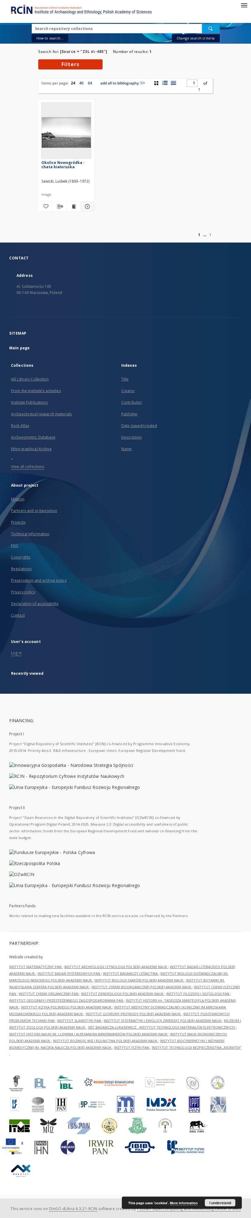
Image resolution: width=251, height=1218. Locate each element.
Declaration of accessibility (34, 603)
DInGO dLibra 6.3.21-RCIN (73, 1208)
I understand (220, 1202)
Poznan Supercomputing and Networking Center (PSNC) (189, 1208)
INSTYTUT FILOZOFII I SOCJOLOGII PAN (198, 993)
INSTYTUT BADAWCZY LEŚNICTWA (131, 973)
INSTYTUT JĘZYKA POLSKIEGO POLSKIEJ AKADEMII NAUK (66, 1007)
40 (81, 83)
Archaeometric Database (33, 437)
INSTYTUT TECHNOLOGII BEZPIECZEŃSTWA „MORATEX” (196, 1047)
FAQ (14, 545)
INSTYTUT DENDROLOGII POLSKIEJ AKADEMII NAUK (122, 993)
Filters (70, 64)
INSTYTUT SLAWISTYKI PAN (79, 1020)
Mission (17, 499)
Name (126, 448)
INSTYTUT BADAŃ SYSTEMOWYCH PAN (69, 973)
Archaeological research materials (41, 414)
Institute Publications (29, 402)
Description (131, 437)
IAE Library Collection (30, 379)
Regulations (21, 568)
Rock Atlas (20, 425)
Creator (128, 390)
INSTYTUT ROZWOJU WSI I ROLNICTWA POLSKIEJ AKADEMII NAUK (105, 1040)
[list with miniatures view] (165, 83)
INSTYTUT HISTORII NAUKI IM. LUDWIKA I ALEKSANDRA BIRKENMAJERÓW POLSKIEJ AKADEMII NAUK (88, 1034)
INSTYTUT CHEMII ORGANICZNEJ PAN (49, 993)
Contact (18, 615)
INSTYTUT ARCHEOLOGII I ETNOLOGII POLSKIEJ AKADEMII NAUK (116, 966)
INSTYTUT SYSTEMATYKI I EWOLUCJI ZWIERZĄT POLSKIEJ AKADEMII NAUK (163, 1020)
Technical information (30, 534)
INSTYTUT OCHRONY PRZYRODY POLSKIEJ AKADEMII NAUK (134, 1014)
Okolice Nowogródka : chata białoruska (62, 164)
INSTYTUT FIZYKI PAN (132, 1047)
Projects (18, 522)
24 (73, 83)
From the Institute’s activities (36, 390)
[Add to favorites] (45, 206)
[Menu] (243, 5)
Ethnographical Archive (31, 448)
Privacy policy (23, 592)
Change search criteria (196, 38)
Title (125, 379)
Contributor (131, 402)
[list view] (173, 83)
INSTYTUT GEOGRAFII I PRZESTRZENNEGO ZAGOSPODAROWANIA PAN (66, 1000)
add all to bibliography (119, 83)
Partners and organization (34, 510)
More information (184, 1203)
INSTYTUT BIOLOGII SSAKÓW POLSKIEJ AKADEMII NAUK (139, 980)
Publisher (129, 414)
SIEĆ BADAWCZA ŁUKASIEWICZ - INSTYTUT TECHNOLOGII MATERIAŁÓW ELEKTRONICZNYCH (162, 1027)
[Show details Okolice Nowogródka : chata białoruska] (86, 206)
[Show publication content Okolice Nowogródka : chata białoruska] (73, 206)
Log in (16, 652)
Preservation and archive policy (39, 580)
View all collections (27, 466)
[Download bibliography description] (59, 206)
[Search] (211, 28)
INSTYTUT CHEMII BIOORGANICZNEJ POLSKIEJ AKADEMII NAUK (142, 987)
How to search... (49, 38)
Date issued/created (139, 425)
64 (90, 83)
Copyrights (20, 557)
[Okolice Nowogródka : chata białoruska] (66, 132)
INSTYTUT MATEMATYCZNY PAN (35, 966)
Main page (19, 348)
